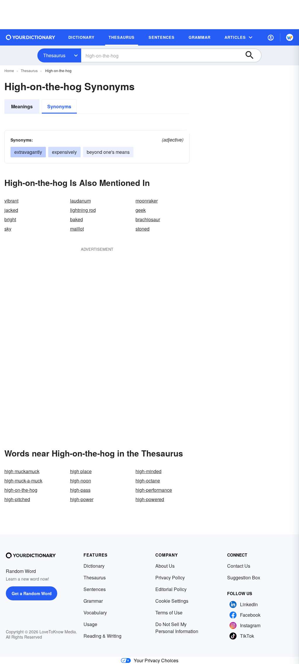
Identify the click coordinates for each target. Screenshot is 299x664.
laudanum (80, 200)
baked (76, 219)
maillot (77, 228)
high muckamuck (21, 471)
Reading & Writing (102, 635)
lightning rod (83, 210)
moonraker (146, 200)
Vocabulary (95, 612)
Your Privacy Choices (156, 660)
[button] (270, 37)
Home (9, 70)
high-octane (147, 480)
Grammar (93, 600)
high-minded (148, 471)
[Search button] (252, 55)
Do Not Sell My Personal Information (176, 628)
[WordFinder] (289, 37)
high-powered (149, 499)
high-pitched (17, 499)
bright (10, 219)
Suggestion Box (243, 577)
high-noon (80, 480)
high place (81, 471)
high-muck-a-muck (23, 480)
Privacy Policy (170, 577)
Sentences (95, 589)
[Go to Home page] (30, 37)
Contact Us (238, 565)
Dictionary (94, 565)
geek (140, 210)
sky (7, 228)
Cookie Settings (171, 600)
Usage (90, 624)
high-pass (80, 490)
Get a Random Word (32, 593)
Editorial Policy (171, 589)
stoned (142, 228)
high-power (81, 499)
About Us (165, 565)
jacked (11, 210)
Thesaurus (54, 55)
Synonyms (59, 106)
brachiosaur (147, 219)
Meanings (22, 106)
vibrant (11, 200)
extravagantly (28, 152)
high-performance (153, 490)
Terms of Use (168, 612)
